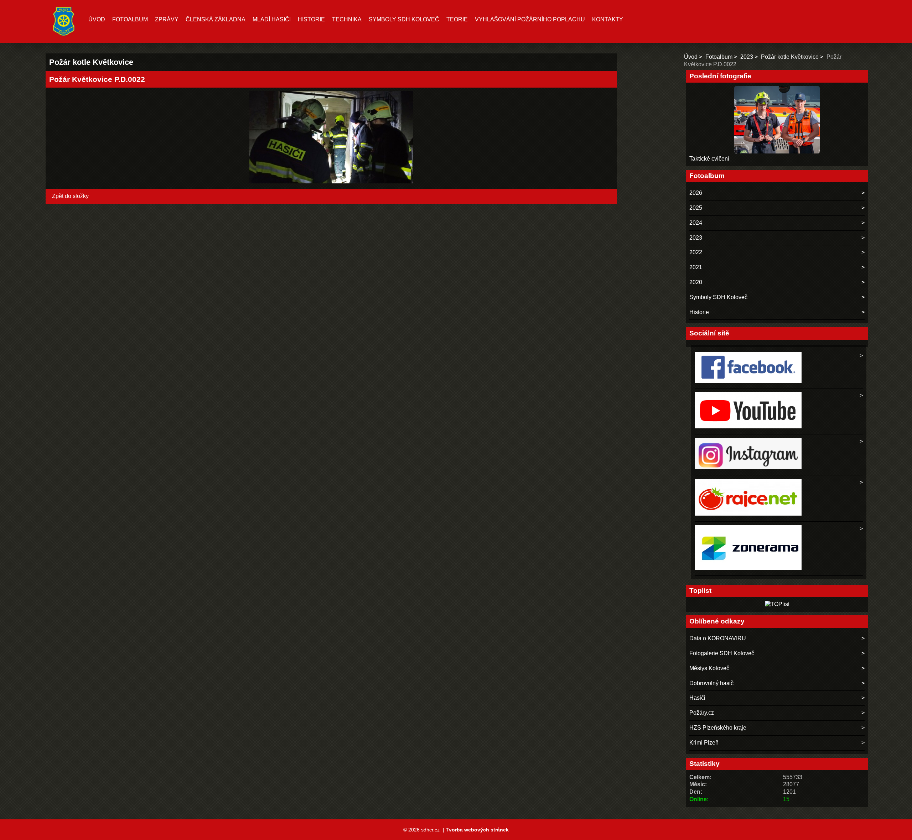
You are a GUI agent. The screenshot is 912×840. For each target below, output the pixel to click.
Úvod (96, 19)
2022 (695, 252)
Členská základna (215, 19)
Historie (311, 19)
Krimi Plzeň (704, 743)
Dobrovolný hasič (711, 683)
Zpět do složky (70, 196)
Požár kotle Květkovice (790, 57)
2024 (695, 223)
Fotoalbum (130, 19)
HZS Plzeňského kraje (717, 728)
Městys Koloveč (709, 668)
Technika (347, 19)
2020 (695, 282)
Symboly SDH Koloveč (404, 19)
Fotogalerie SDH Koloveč (721, 653)
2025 (695, 208)
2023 (746, 57)
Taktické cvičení (709, 159)
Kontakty (607, 19)
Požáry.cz (701, 713)
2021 (695, 267)
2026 (695, 193)
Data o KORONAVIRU (717, 638)
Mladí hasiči (272, 19)
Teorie (457, 19)
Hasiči (697, 698)
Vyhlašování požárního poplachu (530, 19)
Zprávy (166, 19)
